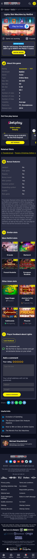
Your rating (7, 362)
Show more (18, 52)
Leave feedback (9, 341)
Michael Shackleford (18, 441)
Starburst (27, 255)
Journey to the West (27, 299)
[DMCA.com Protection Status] (29, 529)
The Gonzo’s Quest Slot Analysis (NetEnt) (18, 422)
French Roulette (10, 272)
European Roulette (27, 273)
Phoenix (27, 321)
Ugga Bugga (10, 298)
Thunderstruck (8, 153)
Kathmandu (9, 321)
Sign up (34, 3)
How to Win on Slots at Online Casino (20, 427)
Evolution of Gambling (14, 417)
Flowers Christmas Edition (24, 153)
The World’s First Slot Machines (17, 431)
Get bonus (15, 142)
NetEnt (13, 9)
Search (30, 4)
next (33, 130)
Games (7, 9)
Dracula (10, 255)
